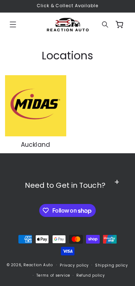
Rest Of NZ (95, 105)
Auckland (35, 144)
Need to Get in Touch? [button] (65, 185)
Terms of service (53, 275)
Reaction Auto (38, 265)
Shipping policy (111, 265)
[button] (13, 24)
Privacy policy (74, 265)
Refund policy (90, 275)
